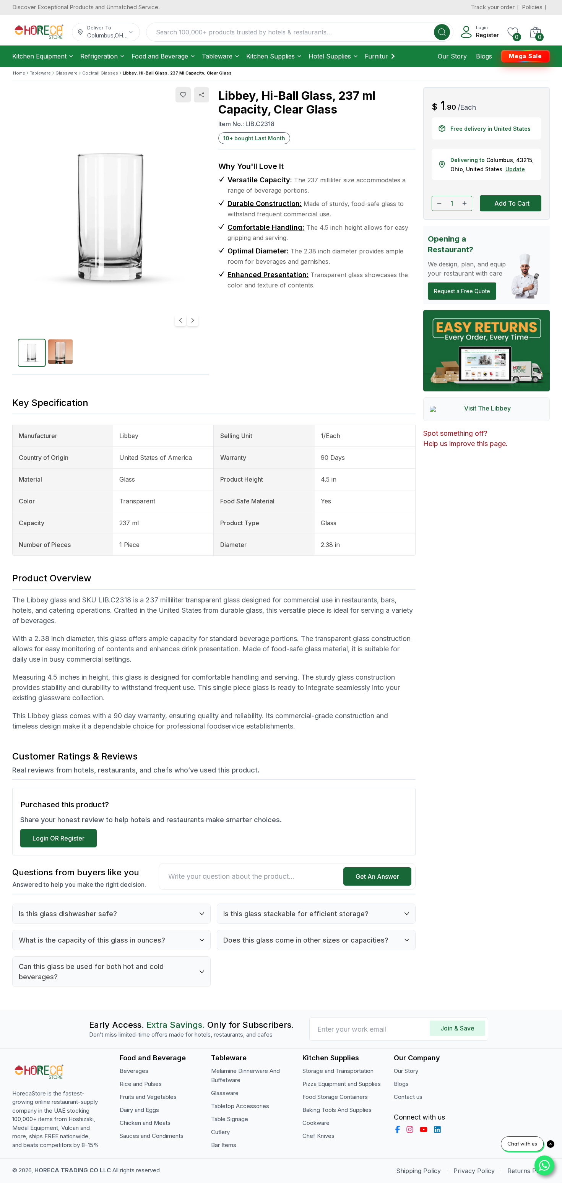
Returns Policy (528, 1171)
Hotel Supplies (330, 56)
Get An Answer (377, 876)
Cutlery (220, 1132)
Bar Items (223, 1145)
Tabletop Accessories (240, 1106)
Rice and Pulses (141, 1083)
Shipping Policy (418, 1171)
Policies (532, 7)
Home (19, 73)
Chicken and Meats (145, 1122)
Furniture (378, 56)
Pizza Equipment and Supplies (341, 1083)
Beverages (134, 1070)
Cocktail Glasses (100, 73)
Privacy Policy (474, 1171)
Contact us (408, 1096)
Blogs (484, 56)
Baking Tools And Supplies (337, 1109)
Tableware (217, 56)
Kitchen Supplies (270, 56)
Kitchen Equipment (39, 56)
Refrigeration (99, 56)
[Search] (442, 32)
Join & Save (457, 1028)
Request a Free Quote (462, 291)
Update (515, 169)
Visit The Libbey (487, 408)
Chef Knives (318, 1135)
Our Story (452, 56)
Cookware (316, 1122)
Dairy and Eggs (139, 1109)
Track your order (493, 7)
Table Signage (229, 1119)
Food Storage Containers (335, 1096)
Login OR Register (58, 838)
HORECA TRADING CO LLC (72, 1170)
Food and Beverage (160, 56)
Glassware (66, 73)
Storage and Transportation (338, 1070)
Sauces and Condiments (152, 1135)
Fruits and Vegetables (148, 1096)
